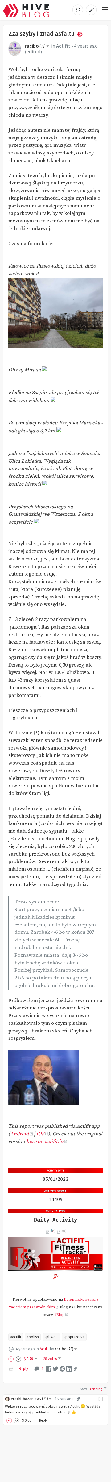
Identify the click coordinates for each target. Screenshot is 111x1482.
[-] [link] (101, 1398)
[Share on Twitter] (55, 1368)
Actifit (63, 46)
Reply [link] (23, 1368)
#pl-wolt (51, 1337)
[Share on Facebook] (48, 1368)
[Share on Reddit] (62, 1368)
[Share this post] (75, 1369)
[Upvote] (12, 1358)
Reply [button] (43, 1420)
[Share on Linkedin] (69, 1368)
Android (19, 1134)
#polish (33, 1337)
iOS (40, 1134)
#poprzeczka (74, 1337)
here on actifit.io (44, 1141)
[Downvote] (18, 1358)
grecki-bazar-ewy (29, 1398)
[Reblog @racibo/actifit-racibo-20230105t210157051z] (11, 1368)
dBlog (59, 1315)
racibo (35, 46)
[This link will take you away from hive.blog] (47, 1232)
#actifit (15, 1337)
